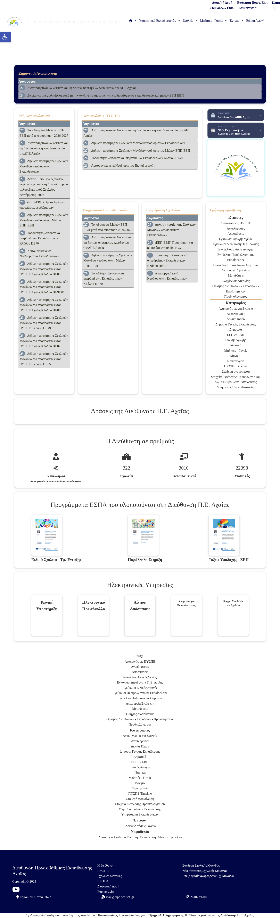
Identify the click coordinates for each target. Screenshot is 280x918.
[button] (5, 37)
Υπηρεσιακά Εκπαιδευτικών (157, 20)
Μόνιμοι (235, 355)
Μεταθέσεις (236, 275)
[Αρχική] (133, 21)
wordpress (61, 915)
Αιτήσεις (140, 826)
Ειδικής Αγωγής (235, 340)
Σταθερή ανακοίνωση (236, 371)
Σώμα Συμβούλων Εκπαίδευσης (236, 382)
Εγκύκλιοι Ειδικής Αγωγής (235, 249)
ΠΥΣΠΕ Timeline (235, 366)
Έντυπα (234, 20)
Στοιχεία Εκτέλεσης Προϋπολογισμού (236, 377)
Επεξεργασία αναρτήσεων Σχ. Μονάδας (208, 876)
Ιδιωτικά (235, 345)
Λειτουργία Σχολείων (236, 270)
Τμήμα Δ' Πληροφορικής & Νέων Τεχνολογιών (182, 915)
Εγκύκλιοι (175, 837)
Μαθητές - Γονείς (211, 20)
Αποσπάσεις (236, 233)
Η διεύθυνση (105, 865)
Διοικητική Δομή (108, 886)
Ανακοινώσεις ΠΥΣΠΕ (235, 223)
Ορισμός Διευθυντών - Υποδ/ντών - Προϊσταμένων (139, 719)
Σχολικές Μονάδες (109, 876)
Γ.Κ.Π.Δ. (103, 881)
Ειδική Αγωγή (255, 20)
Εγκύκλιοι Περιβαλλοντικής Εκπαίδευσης (140, 693)
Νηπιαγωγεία (235, 361)
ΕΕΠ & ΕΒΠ (235, 335)
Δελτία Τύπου (236, 319)
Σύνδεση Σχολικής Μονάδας (201, 865)
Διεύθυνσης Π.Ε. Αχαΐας (237, 915)
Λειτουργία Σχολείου (112, 837)
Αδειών (128, 826)
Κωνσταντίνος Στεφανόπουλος (119, 915)
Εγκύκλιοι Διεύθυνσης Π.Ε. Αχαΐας (236, 244)
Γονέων (151, 826)
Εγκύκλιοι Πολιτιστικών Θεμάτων (235, 265)
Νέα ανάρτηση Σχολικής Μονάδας (204, 870)
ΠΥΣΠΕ (103, 870)
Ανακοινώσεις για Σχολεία (236, 308)
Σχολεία (188, 20)
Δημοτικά (235, 329)
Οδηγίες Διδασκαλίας (236, 281)
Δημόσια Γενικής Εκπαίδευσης (235, 324)
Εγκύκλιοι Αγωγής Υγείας (235, 239)
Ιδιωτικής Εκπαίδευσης (142, 837)
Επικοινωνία (105, 891)
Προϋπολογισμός (235, 296)
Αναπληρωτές (236, 228)
